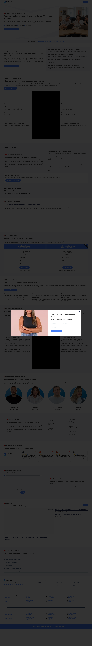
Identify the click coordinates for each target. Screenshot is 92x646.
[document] (46, 323)
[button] (79, 311)
